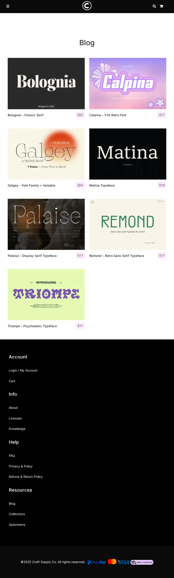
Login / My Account (23, 370)
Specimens (17, 524)
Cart (12, 381)
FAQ (12, 455)
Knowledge (17, 429)
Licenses (15, 418)
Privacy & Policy (21, 466)
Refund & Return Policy (26, 477)
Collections (17, 514)
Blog (12, 503)
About (13, 408)
